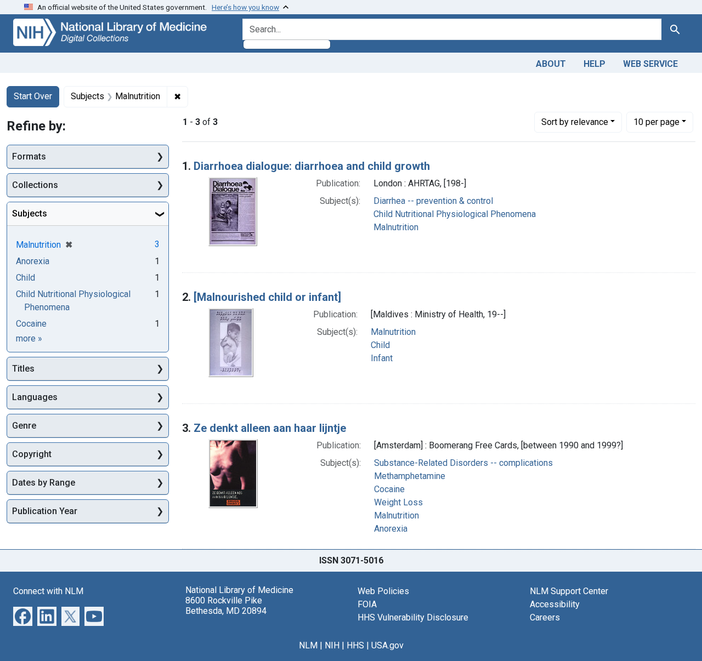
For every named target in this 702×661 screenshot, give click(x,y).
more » (29, 338)
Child (380, 345)
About (551, 64)
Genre (24, 425)
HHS (355, 645)
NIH (332, 645)
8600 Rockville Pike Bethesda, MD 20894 (226, 605)
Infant (382, 358)
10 (656, 121)
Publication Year (44, 511)
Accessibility (555, 604)
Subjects (29, 213)
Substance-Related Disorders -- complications (463, 463)
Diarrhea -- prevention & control (433, 201)
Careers (545, 617)
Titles (23, 368)
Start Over (33, 96)
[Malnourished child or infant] (267, 297)
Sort (574, 122)
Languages (35, 397)
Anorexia (390, 528)
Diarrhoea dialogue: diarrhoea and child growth (312, 166)
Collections (35, 185)
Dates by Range (43, 482)
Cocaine (389, 489)
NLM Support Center (569, 591)
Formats (29, 156)
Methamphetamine (409, 476)
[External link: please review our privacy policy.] (22, 615)
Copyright (32, 454)
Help (594, 64)
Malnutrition (395, 227)
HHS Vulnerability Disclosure (413, 617)
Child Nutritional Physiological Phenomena (454, 214)
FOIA (367, 604)
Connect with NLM (48, 591)
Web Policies (383, 591)
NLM (308, 645)
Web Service (650, 64)
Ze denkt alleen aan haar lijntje (270, 428)
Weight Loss (398, 502)
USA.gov (387, 645)
